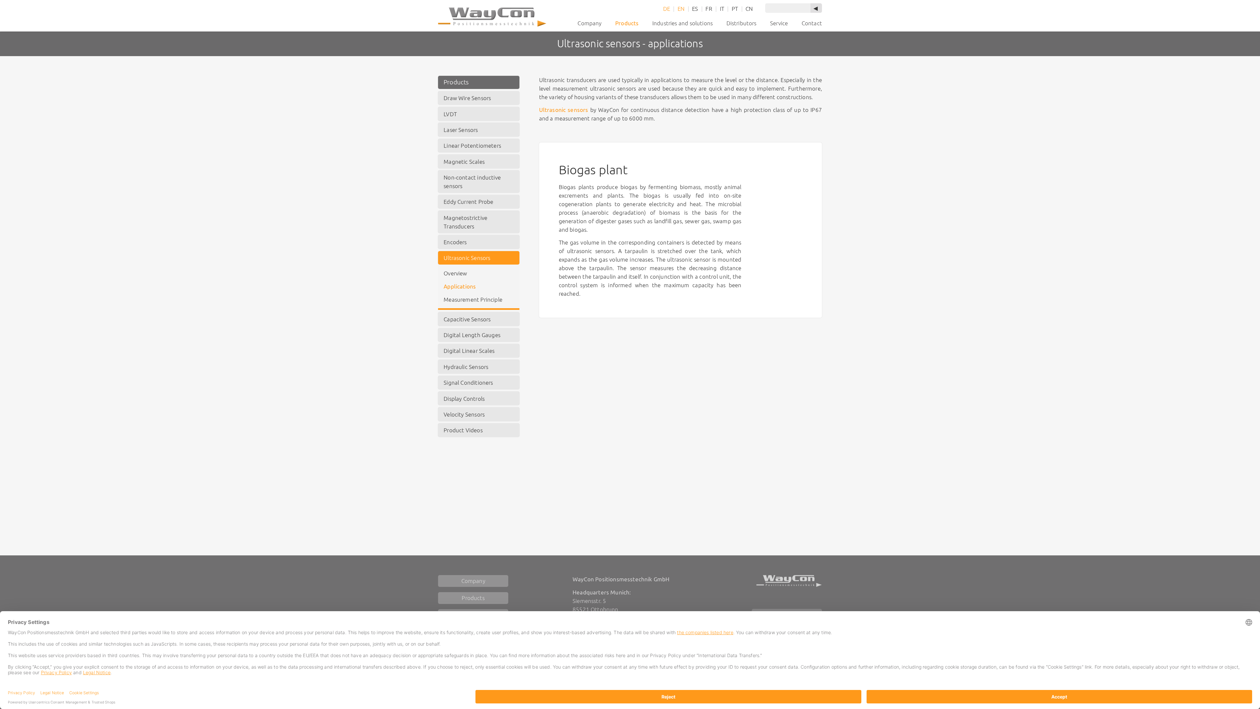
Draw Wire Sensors (467, 98)
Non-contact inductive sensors (472, 181)
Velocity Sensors (464, 414)
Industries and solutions (682, 23)
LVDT (450, 114)
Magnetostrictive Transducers (465, 222)
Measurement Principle (473, 299)
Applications (460, 286)
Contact (812, 23)
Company (589, 23)
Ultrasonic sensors (563, 110)
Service (779, 23)
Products (456, 82)
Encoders (455, 242)
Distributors (741, 23)
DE (666, 9)
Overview (455, 273)
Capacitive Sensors (467, 319)
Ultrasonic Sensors (467, 258)
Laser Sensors (461, 130)
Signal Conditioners (468, 382)
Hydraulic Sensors (466, 367)
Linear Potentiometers (472, 145)
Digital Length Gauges (472, 335)
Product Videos (463, 430)
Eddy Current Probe (468, 202)
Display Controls (464, 399)
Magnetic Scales (464, 162)
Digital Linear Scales (469, 351)
